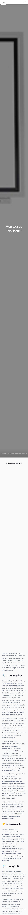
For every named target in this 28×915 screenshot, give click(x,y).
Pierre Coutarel (12, 463)
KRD (9, 453)
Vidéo (12, 453)
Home (2, 453)
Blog (6, 453)
